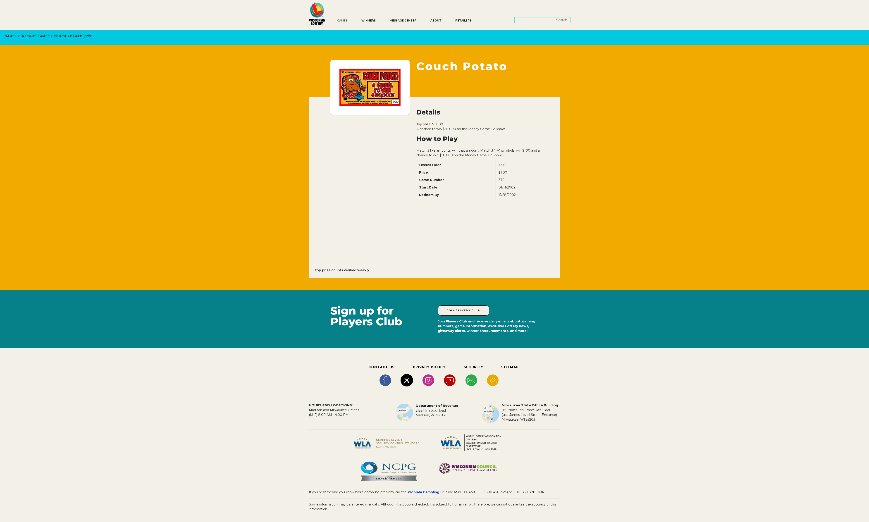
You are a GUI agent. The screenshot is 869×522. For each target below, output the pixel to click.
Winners (368, 20)
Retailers (463, 20)
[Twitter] (407, 380)
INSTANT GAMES (35, 36)
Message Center (403, 20)
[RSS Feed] (493, 380)
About (435, 20)
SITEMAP (510, 367)
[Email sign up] (471, 380)
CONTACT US (381, 367)
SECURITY (473, 367)
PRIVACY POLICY (429, 367)
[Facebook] (385, 380)
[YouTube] (450, 380)
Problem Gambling (423, 492)
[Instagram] (428, 380)
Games (342, 20)
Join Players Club (463, 310)
